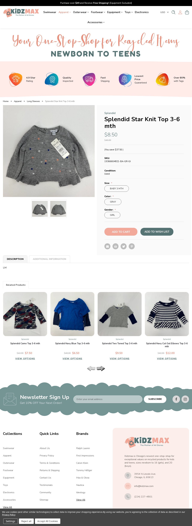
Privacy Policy (47, 455)
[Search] (173, 12)
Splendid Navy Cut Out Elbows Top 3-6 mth (167, 345)
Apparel (63, 12)
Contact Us (45, 477)
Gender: (109, 209)
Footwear (97, 12)
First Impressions (85, 455)
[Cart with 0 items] (187, 12)
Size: (107, 183)
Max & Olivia (82, 477)
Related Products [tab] (16, 284)
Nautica (80, 485)
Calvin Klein (82, 463)
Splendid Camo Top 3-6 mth (25, 343)
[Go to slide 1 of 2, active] (93, 372)
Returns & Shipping (50, 470)
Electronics (142, 12)
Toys (127, 12)
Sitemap (44, 499)
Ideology (80, 492)
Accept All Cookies (47, 521)
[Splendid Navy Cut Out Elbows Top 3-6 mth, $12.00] (167, 314)
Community (45, 492)
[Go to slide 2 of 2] (98, 372)
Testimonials (46, 485)
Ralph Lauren (83, 448)
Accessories (94, 22)
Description (15, 259)
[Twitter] (124, 246)
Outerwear (80, 12)
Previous (91, 368)
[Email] (107, 246)
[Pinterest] (132, 246)
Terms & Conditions (50, 463)
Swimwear (49, 12)
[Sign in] (180, 12)
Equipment (113, 12)
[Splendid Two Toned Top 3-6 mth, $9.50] (120, 314)
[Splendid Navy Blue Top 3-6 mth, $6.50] (72, 314)
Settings (10, 521)
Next (101, 368)
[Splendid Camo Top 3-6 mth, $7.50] (25, 314)
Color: (108, 196)
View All (7, 507)
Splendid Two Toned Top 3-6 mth (119, 343)
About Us (45, 448)
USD (162, 12)
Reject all (26, 521)
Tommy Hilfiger (84, 470)
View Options (25, 358)
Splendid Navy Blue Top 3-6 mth (72, 343)
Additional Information (49, 259)
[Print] (115, 246)
